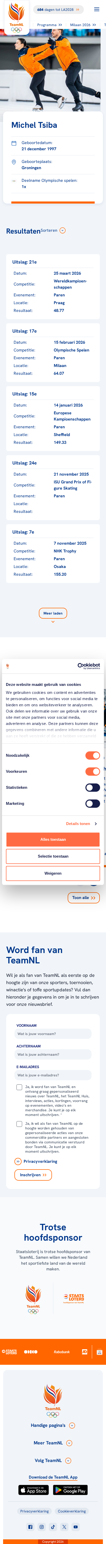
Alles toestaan (53, 839)
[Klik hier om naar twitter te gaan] (64, 1527)
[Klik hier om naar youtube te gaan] (76, 1527)
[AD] (84, 1352)
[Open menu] (97, 9)
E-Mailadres (27, 1067)
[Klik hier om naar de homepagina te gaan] (16, 17)
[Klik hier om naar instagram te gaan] (42, 1527)
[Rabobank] (62, 1351)
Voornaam (26, 1025)
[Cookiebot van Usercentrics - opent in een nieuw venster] (77, 666)
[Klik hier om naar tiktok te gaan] (53, 1527)
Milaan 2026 (80, 25)
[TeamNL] (33, 1298)
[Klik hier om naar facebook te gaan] (30, 1527)
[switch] (92, 771)
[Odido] (31, 1352)
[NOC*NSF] (99, 1351)
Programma (47, 25)
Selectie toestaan (53, 856)
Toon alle (80, 897)
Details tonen (78, 823)
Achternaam (28, 1046)
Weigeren (53, 873)
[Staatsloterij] (9, 1352)
